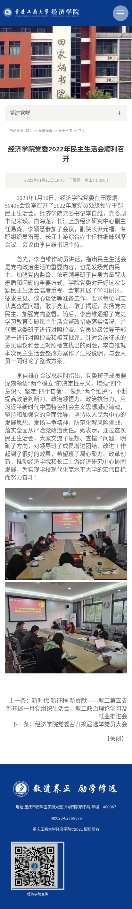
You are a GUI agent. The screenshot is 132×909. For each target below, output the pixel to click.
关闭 (115, 739)
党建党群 (45, 131)
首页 (29, 131)
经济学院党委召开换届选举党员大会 (81, 724)
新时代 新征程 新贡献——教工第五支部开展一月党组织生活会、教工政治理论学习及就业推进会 (66, 709)
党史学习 (65, 131)
